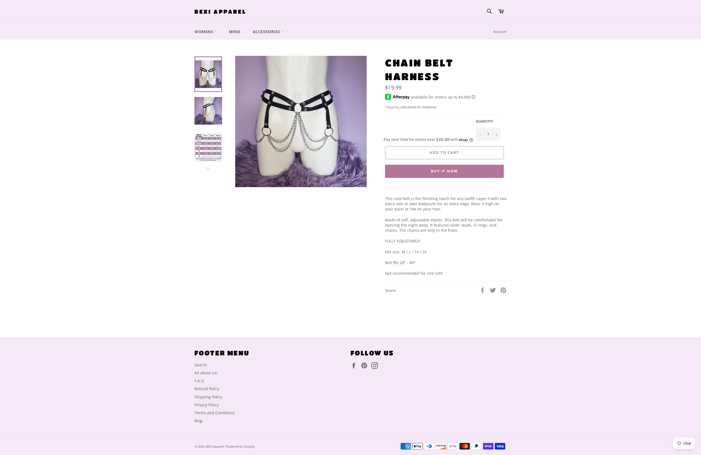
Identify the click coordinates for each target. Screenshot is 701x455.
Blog (198, 420)
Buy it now (444, 171)
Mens (234, 31)
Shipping (392, 107)
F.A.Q (199, 380)
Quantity (484, 121)
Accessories (267, 31)
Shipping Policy (208, 396)
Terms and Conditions (214, 412)
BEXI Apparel (220, 11)
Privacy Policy (206, 404)
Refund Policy (206, 388)
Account (500, 31)
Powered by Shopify (240, 446)
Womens (204, 31)
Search (200, 364)
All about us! (205, 372)
